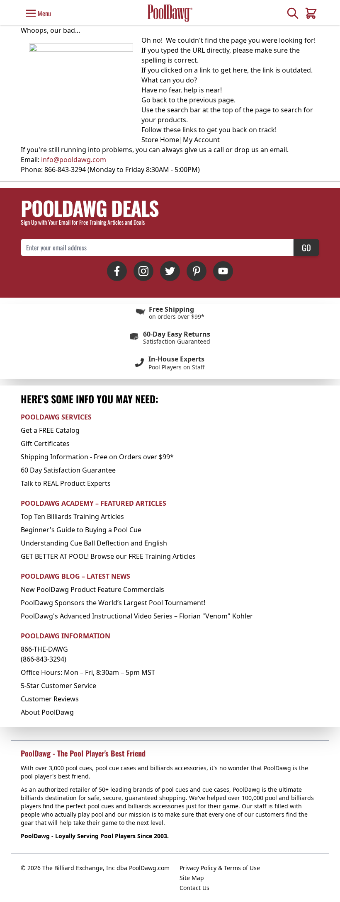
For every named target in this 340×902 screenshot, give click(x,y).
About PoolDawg (47, 712)
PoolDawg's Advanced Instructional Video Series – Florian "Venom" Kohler (137, 616)
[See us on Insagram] (143, 271)
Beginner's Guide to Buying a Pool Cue (81, 529)
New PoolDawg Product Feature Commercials (92, 589)
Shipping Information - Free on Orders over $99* (97, 456)
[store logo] (170, 13)
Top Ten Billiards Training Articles (72, 516)
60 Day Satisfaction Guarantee (68, 470)
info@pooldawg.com (73, 159)
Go (306, 247)
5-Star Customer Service (58, 685)
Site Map (192, 878)
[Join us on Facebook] (117, 271)
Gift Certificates (45, 443)
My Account (201, 139)
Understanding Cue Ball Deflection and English (94, 543)
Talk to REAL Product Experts (66, 483)
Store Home (160, 139)
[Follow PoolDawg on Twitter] (170, 271)
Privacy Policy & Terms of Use (220, 868)
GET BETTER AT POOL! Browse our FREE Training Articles (108, 556)
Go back (154, 99)
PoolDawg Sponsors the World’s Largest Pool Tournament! (113, 602)
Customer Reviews (50, 698)
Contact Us (194, 888)
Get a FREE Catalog (50, 430)
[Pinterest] (196, 271)
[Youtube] (223, 271)
